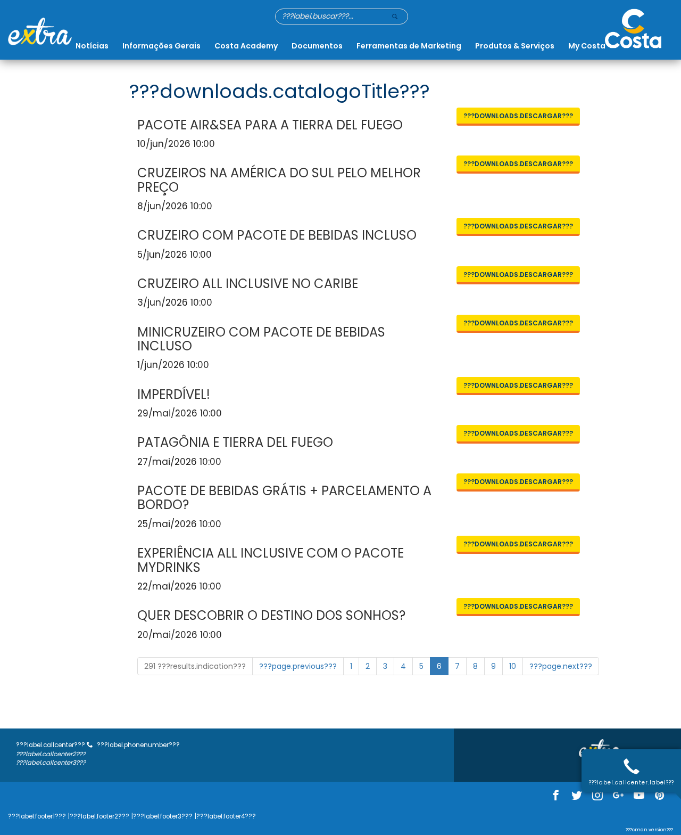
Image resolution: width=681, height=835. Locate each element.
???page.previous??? (298, 666)
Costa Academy (246, 45)
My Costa (586, 45)
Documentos (317, 45)
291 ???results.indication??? (195, 666)
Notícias (92, 45)
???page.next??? (560, 666)
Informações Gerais (161, 45)
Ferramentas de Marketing (408, 45)
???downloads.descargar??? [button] (518, 115)
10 (512, 666)
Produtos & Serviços (514, 45)
